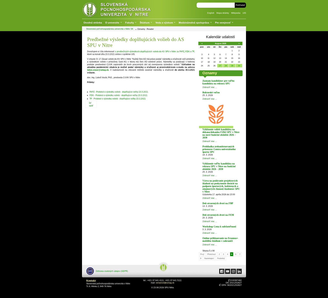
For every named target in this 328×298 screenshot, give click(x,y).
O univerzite (112, 22)
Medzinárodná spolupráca (194, 22)
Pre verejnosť (223, 22)
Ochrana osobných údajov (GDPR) (112, 271)
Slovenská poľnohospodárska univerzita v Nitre (124, 9)
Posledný (221, 258)
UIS (244, 13)
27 (220, 66)
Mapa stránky (222, 13)
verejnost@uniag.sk (165, 283)
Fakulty (129, 22)
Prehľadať (240, 5)
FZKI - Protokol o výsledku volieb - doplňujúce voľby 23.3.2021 (118, 95)
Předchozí (211, 254)
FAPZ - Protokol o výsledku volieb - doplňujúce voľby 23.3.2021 (119, 92)
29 (232, 66)
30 (239, 66)
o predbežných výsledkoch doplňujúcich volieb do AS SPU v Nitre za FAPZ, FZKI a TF (154, 51)
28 (226, 66)
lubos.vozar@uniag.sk (98, 70)
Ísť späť (91, 104)
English (210, 13)
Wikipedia (235, 13)
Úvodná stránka (93, 22)
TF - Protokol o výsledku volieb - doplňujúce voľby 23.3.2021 (118, 99)
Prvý (202, 254)
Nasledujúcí (209, 258)
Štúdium (144, 22)
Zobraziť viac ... (209, 87)
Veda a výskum (164, 22)
